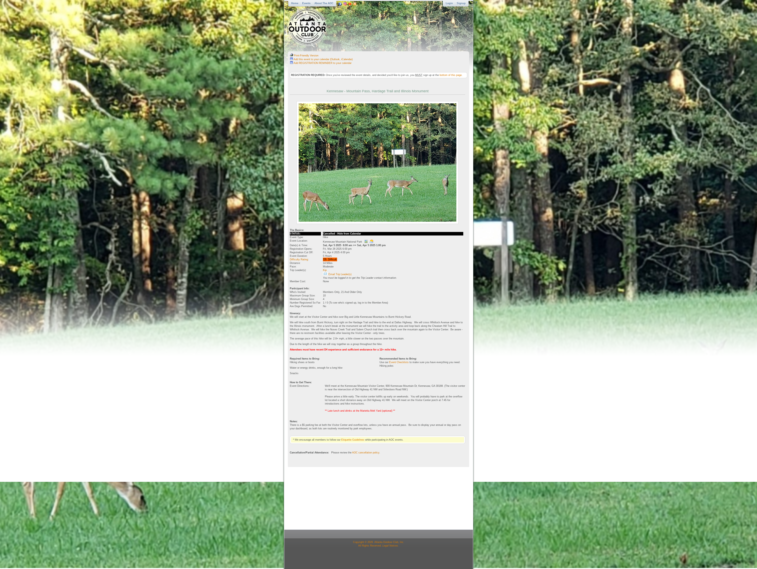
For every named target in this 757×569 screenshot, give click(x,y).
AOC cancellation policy (365, 452)
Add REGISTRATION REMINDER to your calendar (322, 63)
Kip (325, 270)
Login (449, 3)
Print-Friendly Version (305, 55)
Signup (461, 3)
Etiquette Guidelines (352, 439)
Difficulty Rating (299, 259)
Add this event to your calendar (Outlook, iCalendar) (323, 59)
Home (294, 3)
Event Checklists (399, 362)
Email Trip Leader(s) (339, 274)
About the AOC (323, 3)
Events (306, 3)
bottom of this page (451, 75)
